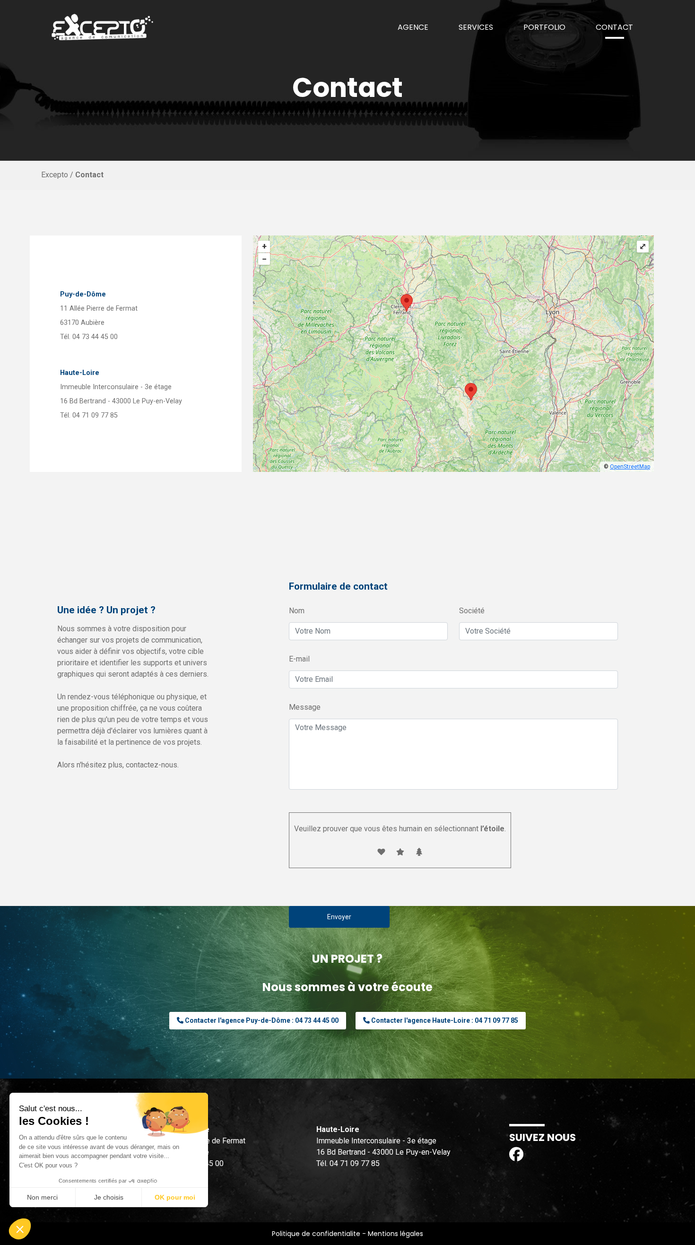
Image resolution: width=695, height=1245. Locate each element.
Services (476, 27)
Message (305, 707)
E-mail (299, 658)
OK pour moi (175, 1197)
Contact (614, 27)
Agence (413, 27)
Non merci (42, 1197)
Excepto (54, 174)
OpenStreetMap (630, 466)
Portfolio (544, 27)
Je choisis (108, 1197)
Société (472, 610)
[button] (20, 1229)
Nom (296, 610)
